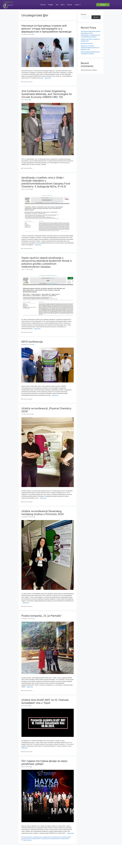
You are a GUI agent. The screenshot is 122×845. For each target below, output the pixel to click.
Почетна (43, 4)
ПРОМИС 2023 (8, 2)
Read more (48, 78)
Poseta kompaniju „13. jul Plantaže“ (41, 615)
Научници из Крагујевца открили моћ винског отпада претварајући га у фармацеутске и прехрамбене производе (46, 28)
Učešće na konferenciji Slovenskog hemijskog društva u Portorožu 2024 (42, 513)
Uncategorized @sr (27, 837)
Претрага (83, 14)
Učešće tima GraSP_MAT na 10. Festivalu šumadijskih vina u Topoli (45, 701)
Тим (57, 4)
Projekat (50, 4)
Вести (62, 4)
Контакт (69, 4)
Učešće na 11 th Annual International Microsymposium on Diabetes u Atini (90, 47)
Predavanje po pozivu (87, 43)
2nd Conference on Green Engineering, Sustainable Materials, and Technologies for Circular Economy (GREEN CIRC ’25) (46, 94)
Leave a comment (27, 840)
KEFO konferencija (32, 341)
